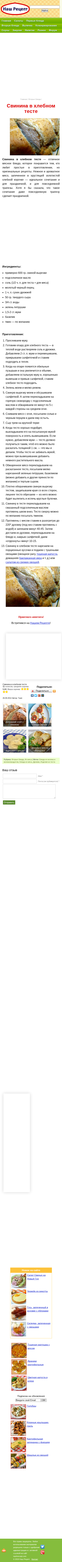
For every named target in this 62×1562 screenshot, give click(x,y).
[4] (4, 691)
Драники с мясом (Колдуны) (39, 749)
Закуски (17, 30)
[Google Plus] (39, 695)
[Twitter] (36, 695)
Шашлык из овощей (37, 1455)
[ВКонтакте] (32, 695)
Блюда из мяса (26, 762)
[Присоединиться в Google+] (42, 1552)
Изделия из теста (48, 762)
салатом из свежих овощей (22, 562)
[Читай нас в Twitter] (42, 1547)
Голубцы (31, 1406)
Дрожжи (36, 762)
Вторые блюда (35, 99)
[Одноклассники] (54, 691)
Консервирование (46, 25)
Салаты (18, 20)
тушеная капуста (47, 554)
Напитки (30, 30)
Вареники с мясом (15, 750)
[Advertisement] (31, 65)
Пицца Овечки (40, 724)
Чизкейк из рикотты (37, 1291)
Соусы (5, 30)
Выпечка (27, 25)
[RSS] (3, 1550)
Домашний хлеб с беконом (15, 723)
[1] (22, 689)
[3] (27, 689)
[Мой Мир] (42, 695)
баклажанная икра (30, 558)
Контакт (35, 1559)
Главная (6, 20)
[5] (6, 691)
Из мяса (28, 759)
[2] (25, 689)
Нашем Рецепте (40, 623)
